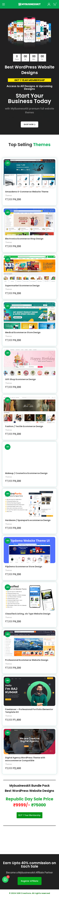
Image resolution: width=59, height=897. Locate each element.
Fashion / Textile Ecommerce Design (24, 426)
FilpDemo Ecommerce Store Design (23, 566)
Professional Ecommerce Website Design (26, 660)
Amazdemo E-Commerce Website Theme (26, 191)
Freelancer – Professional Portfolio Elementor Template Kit (29, 711)
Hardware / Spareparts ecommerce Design (28, 520)
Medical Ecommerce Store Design (23, 332)
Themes (8, 195)
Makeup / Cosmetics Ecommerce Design (26, 473)
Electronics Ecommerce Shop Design (24, 238)
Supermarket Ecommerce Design (22, 285)
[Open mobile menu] (3, 4)
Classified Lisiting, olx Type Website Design (27, 613)
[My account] (49, 4)
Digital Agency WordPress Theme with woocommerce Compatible (25, 759)
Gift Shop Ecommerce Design (20, 379)
